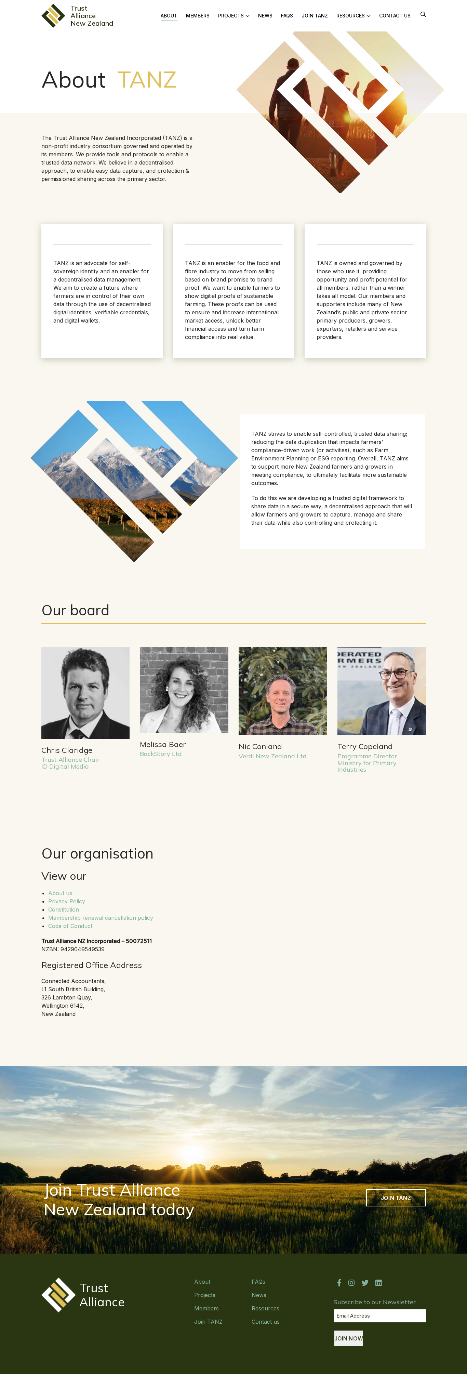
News (265, 15)
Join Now (348, 1338)
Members (198, 15)
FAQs (287, 15)
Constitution (63, 909)
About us (60, 893)
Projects (231, 15)
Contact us (395, 15)
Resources (350, 15)
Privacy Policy (66, 901)
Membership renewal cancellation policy (100, 917)
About (169, 15)
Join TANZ (315, 15)
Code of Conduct (70, 925)
